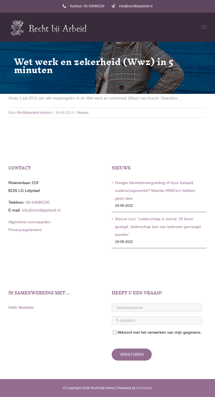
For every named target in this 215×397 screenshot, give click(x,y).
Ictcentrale (144, 388)
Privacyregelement (24, 229)
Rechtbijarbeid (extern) (34, 113)
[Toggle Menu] (204, 27)
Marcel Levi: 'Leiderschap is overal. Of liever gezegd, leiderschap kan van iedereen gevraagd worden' (158, 227)
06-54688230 (37, 202)
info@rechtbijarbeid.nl (40, 210)
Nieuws (82, 113)
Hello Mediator (21, 307)
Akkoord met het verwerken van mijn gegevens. (159, 332)
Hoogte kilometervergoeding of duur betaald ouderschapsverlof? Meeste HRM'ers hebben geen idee (155, 190)
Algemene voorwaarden (29, 222)
